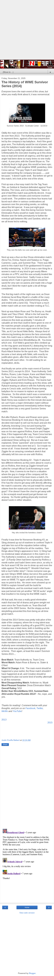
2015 (49, 722)
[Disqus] (27, 788)
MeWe (5, 711)
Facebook (30, 708)
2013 (4, 719)
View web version (27, 913)
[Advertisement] (27, 31)
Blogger (32, 973)
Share (5, 745)
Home (27, 907)
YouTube (17, 711)
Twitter (39, 708)
